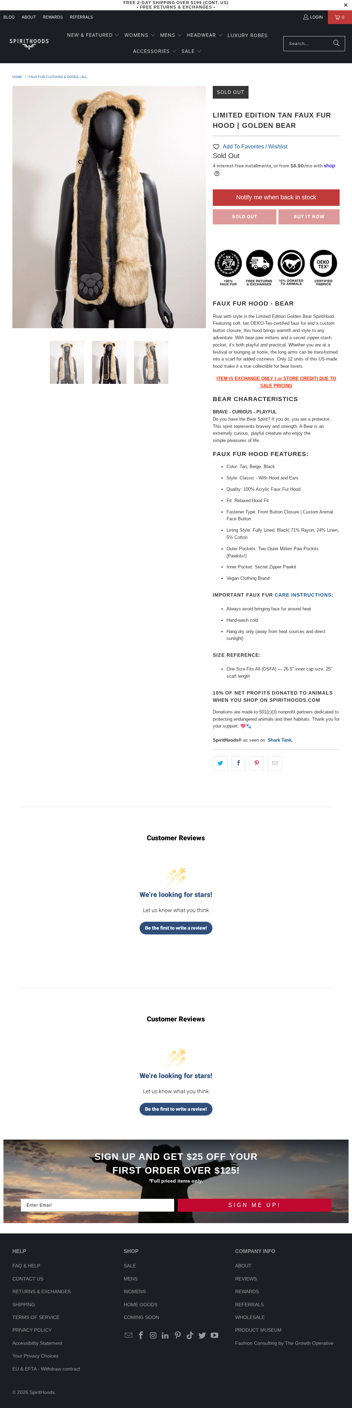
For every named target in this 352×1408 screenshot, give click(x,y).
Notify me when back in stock (276, 197)
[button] (93, 35)
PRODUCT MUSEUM (258, 1330)
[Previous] (17, 208)
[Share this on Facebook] (238, 763)
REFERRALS (81, 17)
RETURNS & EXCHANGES (41, 1291)
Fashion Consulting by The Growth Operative (284, 1343)
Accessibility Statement (37, 1343)
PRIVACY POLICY (32, 1330)
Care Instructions (303, 595)
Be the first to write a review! (176, 928)
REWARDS (247, 1291)
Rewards (53, 17)
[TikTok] (190, 1335)
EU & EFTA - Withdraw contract (46, 1369)
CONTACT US (27, 1279)
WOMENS (135, 1291)
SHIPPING (23, 1304)
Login (316, 17)
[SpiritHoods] (29, 43)
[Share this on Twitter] (220, 763)
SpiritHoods (42, 1392)
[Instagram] (153, 1335)
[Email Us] (129, 1335)
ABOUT (29, 17)
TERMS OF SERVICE (35, 1317)
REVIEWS (246, 1279)
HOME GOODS (140, 1304)
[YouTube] (215, 1335)
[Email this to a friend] (274, 763)
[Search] (336, 43)
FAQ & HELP (26, 1265)
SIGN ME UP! (254, 1205)
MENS (131, 1279)
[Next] (200, 208)
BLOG (9, 17)
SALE (130, 1265)
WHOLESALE (250, 1317)
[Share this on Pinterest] (256, 763)
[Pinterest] (178, 1335)
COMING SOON (141, 1317)
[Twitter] (202, 1335)
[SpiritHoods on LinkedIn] (166, 1335)
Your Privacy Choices (35, 1356)
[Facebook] (141, 1335)
